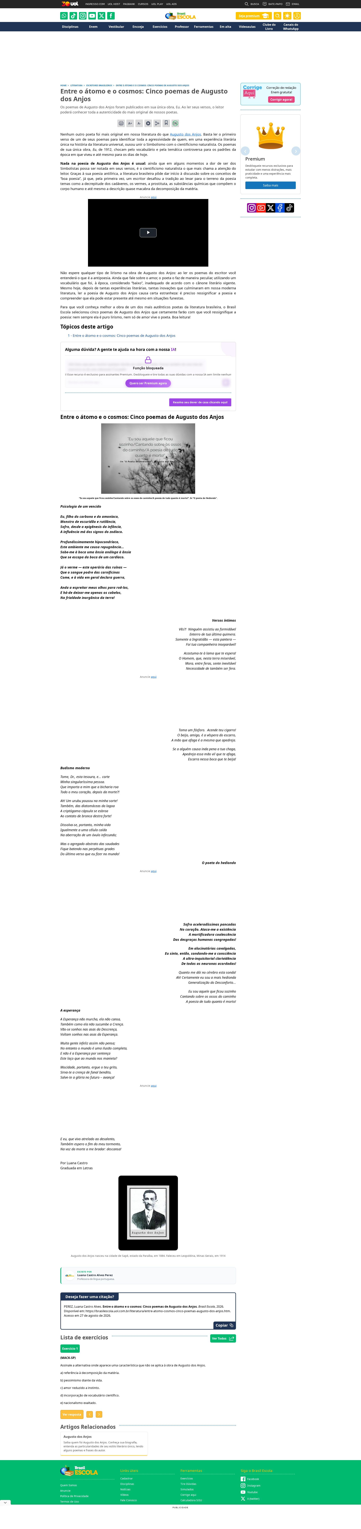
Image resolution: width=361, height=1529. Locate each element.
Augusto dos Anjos (185, 134)
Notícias (125, 1489)
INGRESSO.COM (95, 4)
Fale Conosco (128, 1500)
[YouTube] (261, 208)
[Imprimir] (121, 123)
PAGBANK (129, 4)
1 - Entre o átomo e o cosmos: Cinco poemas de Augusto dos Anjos (121, 335)
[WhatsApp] (64, 16)
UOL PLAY (157, 4)
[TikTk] (289, 208)
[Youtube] (92, 16)
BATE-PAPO (275, 4)
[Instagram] (82, 16)
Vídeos (124, 1495)
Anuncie (65, 1490)
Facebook (253, 1479)
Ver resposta (72, 1414)
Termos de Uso (69, 1501)
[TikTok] (73, 16)
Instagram (253, 1485)
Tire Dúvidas (188, 1484)
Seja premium (249, 16)
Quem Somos (68, 1485)
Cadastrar (126, 1478)
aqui (154, 197)
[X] (101, 16)
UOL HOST (114, 4)
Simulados (187, 1489)
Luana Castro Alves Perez (95, 1275)
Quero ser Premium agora (148, 383)
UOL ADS (171, 4)
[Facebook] (280, 208)
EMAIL (295, 4)
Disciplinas (127, 1484)
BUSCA (255, 4)
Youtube (252, 1492)
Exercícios (186, 1478)
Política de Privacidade (74, 1496)
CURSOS (143, 4)
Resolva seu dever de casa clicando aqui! (200, 402)
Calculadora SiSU (191, 1500)
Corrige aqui (188, 1495)
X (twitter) (253, 1498)
